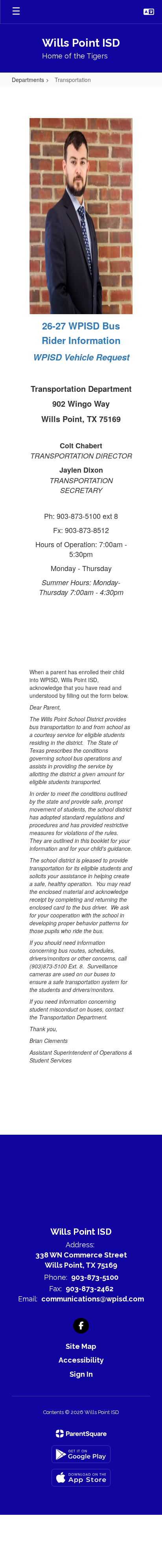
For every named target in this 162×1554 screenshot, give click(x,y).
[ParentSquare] (81, 1433)
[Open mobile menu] (16, 12)
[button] (149, 12)
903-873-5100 (94, 1277)
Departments (28, 80)
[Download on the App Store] (81, 1478)
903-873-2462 (89, 1289)
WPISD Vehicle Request (81, 357)
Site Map (81, 1346)
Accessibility (81, 1360)
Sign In (81, 1374)
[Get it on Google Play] (81, 1454)
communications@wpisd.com (92, 1299)
